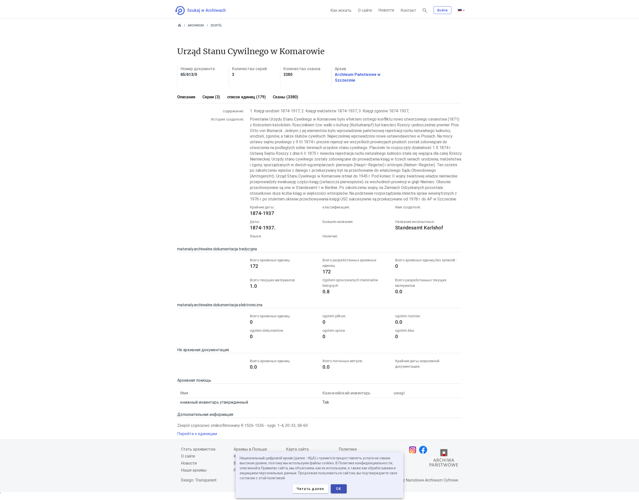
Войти (442, 10)
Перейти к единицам (197, 433)
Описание (186, 97)
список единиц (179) (246, 97)
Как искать (340, 10)
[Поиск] (424, 10)
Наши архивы (193, 470)
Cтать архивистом (198, 449)
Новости (386, 10)
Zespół (216, 25)
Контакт (408, 10)
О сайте (365, 10)
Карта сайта (297, 449)
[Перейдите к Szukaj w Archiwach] (204, 10)
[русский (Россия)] (461, 10)
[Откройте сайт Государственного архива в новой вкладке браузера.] (444, 459)
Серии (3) (211, 97)
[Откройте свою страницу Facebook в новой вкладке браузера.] (424, 450)
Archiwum (196, 25)
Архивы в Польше (250, 449)
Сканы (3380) (285, 97)
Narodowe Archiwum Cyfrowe (432, 480)
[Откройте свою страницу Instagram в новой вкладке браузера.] (414, 450)
